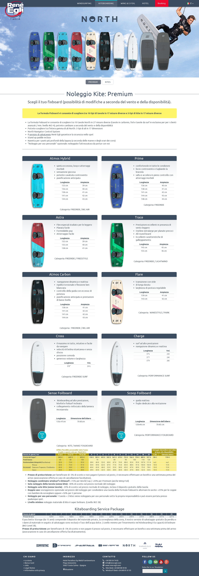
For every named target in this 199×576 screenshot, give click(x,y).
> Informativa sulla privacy (34, 570)
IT (190, 3)
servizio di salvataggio (40, 134)
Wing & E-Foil (128, 3)
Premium (93, 82)
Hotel (145, 3)
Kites (107, 82)
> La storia (27, 560)
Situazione (69, 569)
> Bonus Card (28, 563)
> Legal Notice (29, 568)
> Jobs (26, 565)
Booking (162, 3)
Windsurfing (84, 3)
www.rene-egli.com (113, 565)
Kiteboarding (106, 3)
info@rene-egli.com (113, 563)
